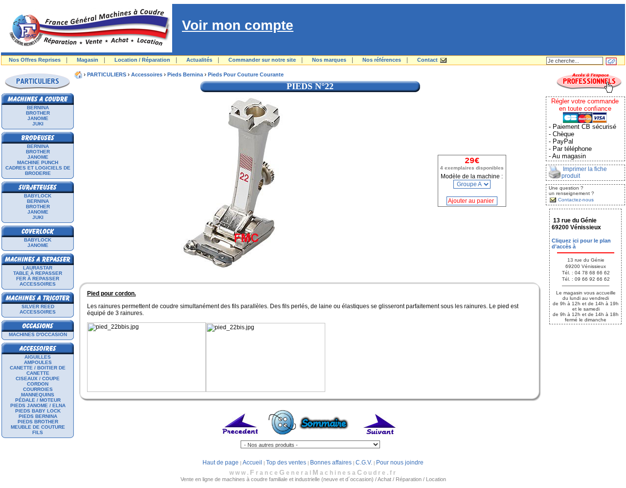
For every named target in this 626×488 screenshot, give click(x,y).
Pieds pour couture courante (246, 74)
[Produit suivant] (380, 438)
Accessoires (38, 284)
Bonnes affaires (331, 462)
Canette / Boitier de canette (38, 370)
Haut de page (220, 462)
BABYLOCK (37, 195)
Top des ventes (286, 462)
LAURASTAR (37, 267)
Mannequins (37, 394)
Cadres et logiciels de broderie (37, 170)
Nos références (381, 60)
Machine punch (37, 162)
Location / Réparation (142, 60)
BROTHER (38, 113)
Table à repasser (37, 273)
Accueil (252, 462)
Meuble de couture (38, 427)
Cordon (37, 384)
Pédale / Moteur (38, 400)
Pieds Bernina (38, 416)
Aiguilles (37, 357)
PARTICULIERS (106, 74)
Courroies (38, 389)
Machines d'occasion (38, 334)
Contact (427, 60)
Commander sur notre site (262, 60)
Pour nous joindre (400, 462)
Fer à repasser (37, 278)
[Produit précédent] (241, 438)
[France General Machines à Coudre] (86, 50)
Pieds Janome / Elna (38, 405)
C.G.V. (364, 462)
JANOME (37, 118)
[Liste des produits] (310, 438)
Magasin (87, 60)
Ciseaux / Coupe (38, 378)
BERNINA (38, 107)
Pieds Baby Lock (38, 411)
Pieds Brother (38, 421)
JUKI (38, 123)
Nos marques (329, 60)
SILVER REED (38, 306)
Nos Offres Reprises (35, 60)
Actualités (199, 60)
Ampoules (38, 362)
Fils (37, 432)
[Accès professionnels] (589, 91)
